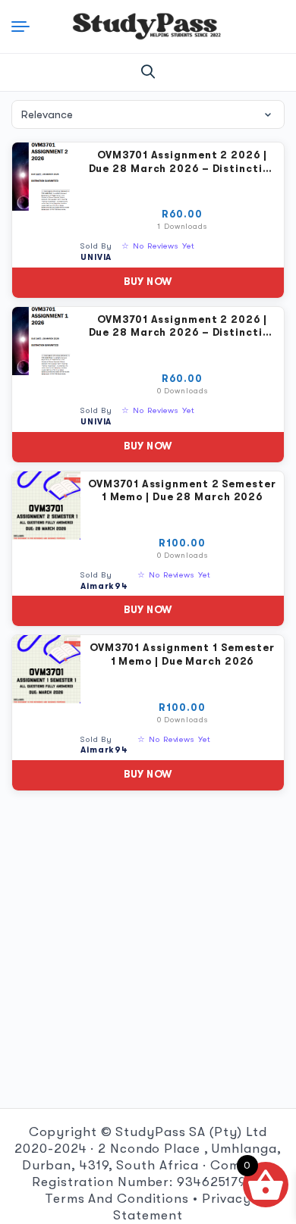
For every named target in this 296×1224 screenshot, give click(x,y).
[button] (148, 72)
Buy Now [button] (148, 281)
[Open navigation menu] (26, 26)
